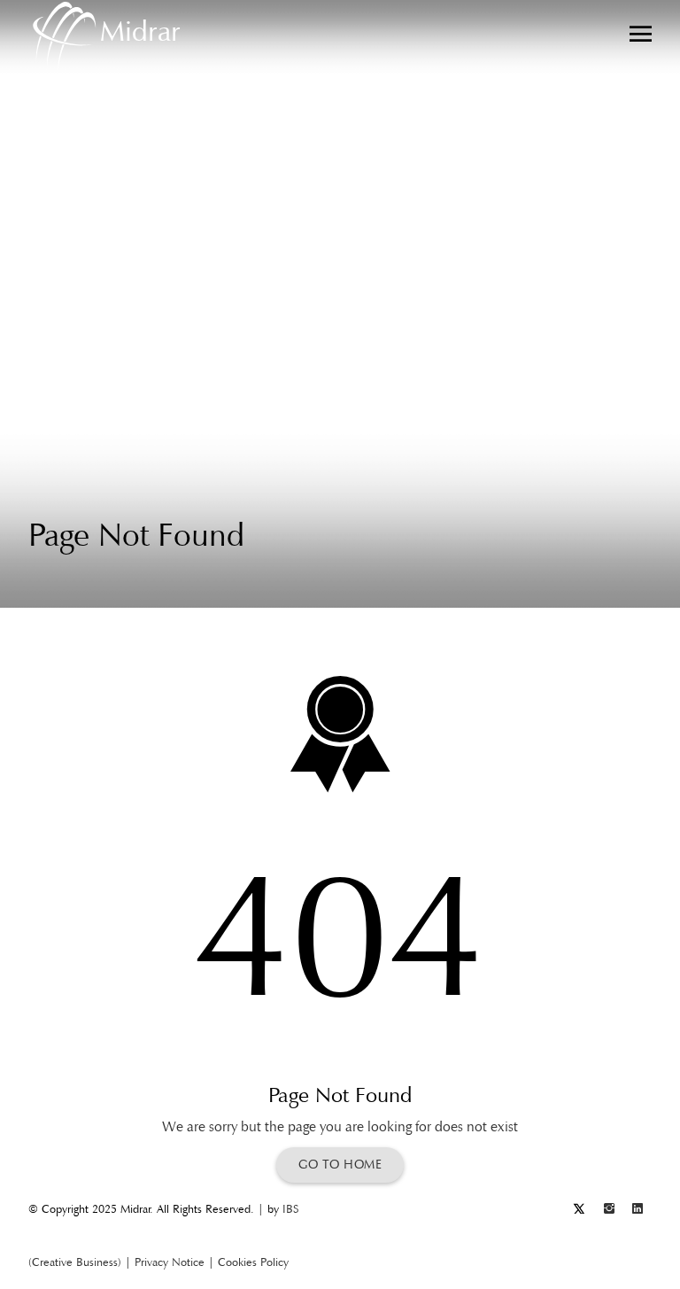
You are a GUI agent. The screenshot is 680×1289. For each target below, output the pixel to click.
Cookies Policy (253, 1262)
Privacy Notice (170, 1262)
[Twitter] (579, 1209)
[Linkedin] (637, 1209)
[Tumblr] (609, 1209)
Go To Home (340, 1164)
